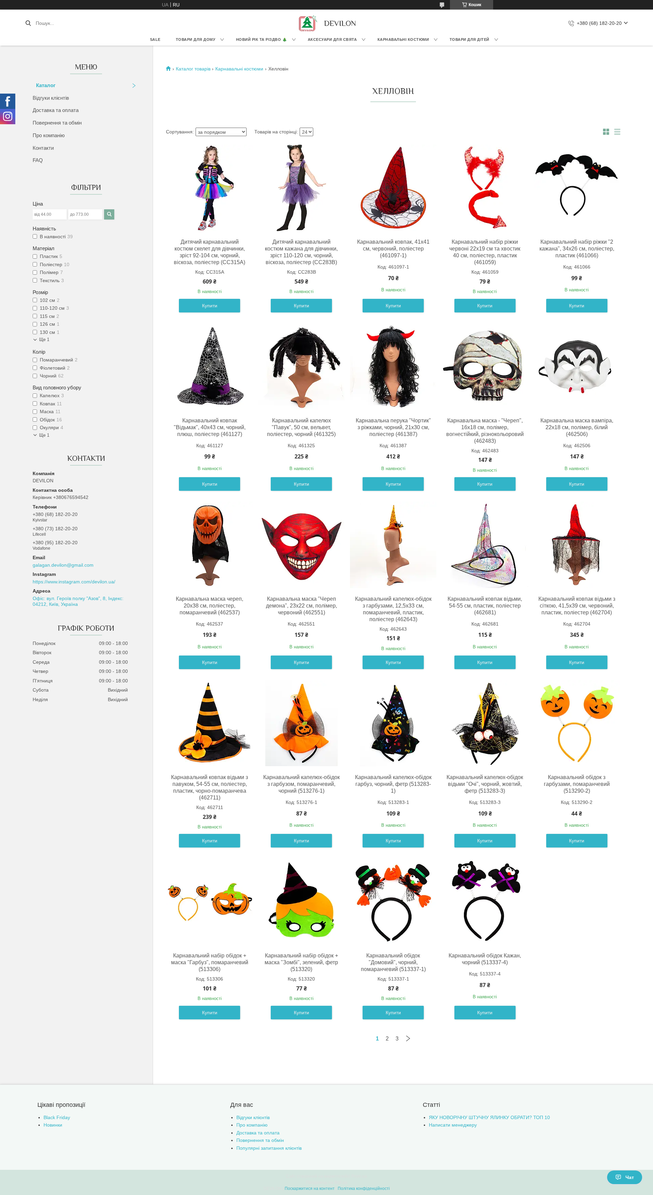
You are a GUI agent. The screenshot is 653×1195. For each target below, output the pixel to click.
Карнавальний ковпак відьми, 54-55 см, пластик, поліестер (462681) (485, 605)
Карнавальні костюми (403, 39)
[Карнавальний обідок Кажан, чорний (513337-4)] (485, 901)
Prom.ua (359, 1176)
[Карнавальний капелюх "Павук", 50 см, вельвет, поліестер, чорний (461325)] (301, 366)
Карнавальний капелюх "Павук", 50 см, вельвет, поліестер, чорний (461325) (301, 427)
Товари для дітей (469, 39)
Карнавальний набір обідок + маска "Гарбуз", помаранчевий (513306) (209, 962)
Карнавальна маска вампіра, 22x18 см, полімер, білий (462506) (576, 427)
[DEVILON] (307, 23)
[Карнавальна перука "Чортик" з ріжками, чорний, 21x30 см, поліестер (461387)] (393, 366)
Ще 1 (44, 339)
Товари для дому (196, 39)
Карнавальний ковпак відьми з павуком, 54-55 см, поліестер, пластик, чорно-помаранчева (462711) (209, 787)
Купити (209, 305)
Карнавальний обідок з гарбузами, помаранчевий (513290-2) (577, 784)
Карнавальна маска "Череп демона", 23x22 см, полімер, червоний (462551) (301, 605)
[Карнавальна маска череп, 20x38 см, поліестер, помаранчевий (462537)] (209, 545)
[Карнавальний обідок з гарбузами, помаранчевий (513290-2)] (577, 723)
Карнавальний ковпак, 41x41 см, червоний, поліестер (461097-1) (393, 248)
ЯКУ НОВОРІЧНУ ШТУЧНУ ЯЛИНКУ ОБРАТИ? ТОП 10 (489, 1117)
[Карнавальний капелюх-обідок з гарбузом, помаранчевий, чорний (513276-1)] (301, 723)
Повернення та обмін (57, 123)
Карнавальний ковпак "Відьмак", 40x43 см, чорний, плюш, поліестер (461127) (210, 427)
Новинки (53, 1125)
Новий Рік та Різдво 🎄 (261, 39)
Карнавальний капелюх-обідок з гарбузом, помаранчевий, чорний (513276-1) (301, 784)
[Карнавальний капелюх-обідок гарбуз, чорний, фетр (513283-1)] (393, 723)
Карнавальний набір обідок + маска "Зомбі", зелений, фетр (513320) (301, 962)
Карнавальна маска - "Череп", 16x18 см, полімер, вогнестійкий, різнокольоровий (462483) (485, 431)
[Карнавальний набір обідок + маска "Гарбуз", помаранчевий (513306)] (209, 901)
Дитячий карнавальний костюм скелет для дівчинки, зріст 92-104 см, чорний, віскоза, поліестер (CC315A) (209, 252)
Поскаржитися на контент (310, 1188)
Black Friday (57, 1117)
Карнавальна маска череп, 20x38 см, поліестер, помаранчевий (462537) (209, 605)
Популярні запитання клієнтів (269, 1148)
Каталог (45, 85)
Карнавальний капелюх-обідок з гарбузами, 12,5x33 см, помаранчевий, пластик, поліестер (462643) (393, 609)
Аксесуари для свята (332, 39)
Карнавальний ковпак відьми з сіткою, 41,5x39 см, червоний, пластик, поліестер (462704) (576, 605)
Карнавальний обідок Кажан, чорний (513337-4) (485, 959)
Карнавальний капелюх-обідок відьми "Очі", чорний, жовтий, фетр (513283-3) (485, 784)
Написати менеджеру (453, 1125)
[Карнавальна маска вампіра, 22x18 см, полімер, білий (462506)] (577, 366)
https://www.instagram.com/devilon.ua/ (74, 581)
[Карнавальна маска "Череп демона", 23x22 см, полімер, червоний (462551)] (301, 545)
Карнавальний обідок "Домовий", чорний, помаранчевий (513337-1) (393, 962)
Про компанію (49, 135)
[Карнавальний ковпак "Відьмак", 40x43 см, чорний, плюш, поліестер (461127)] (209, 366)
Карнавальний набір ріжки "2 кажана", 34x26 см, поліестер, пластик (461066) (576, 248)
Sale (155, 39)
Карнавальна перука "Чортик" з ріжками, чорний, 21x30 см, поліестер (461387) (393, 427)
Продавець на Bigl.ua (326, 1182)
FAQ (38, 160)
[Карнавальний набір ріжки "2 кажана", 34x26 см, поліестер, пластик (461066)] (577, 188)
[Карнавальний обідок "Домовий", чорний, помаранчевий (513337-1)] (393, 901)
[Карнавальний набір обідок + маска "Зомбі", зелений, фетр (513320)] (301, 901)
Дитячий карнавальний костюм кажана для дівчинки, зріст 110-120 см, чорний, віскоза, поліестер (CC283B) (301, 252)
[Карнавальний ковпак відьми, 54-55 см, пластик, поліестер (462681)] (485, 545)
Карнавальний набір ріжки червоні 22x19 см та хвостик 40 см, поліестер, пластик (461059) (484, 252)
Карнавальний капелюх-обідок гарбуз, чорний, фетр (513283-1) (393, 784)
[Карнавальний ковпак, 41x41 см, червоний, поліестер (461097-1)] (393, 188)
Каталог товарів (193, 68)
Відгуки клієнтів (51, 98)
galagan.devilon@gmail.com (63, 565)
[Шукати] (28, 23)
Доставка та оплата (56, 110)
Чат (629, 1177)
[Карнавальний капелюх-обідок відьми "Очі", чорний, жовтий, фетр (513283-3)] (485, 723)
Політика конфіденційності (364, 1188)
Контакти (43, 148)
